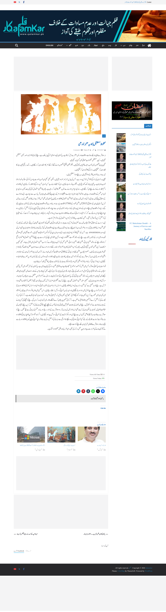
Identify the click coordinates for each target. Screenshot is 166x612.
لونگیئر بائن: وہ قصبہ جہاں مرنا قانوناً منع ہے (141, 144)
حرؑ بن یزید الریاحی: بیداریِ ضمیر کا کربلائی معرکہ (140, 134)
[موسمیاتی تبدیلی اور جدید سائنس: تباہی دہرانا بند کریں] (121, 197)
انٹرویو (76, 45)
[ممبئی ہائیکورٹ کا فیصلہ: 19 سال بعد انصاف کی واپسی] (121, 216)
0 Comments (77, 150)
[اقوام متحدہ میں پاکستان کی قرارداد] (121, 206)
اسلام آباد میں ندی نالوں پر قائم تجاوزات (142, 184)
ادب (124, 45)
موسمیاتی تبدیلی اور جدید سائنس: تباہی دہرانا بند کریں (139, 194)
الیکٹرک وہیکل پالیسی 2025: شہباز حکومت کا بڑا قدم (135, 2)
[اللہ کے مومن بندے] (92, 435)
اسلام (137, 45)
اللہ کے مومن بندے (101, 445)
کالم (116, 45)
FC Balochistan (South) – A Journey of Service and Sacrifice (140, 226)
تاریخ (143, 45)
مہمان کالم (96, 45)
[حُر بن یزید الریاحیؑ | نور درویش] (61, 435)
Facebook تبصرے (19, 551)
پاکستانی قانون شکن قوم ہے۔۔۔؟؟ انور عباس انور (94, 534)
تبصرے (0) (28, 551)
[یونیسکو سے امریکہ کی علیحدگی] (121, 177)
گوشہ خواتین (59, 45)
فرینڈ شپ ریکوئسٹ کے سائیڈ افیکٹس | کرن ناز (27, 534)
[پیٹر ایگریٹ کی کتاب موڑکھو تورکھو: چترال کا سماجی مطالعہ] (121, 167)
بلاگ (89, 45)
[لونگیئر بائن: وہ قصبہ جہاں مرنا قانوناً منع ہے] (121, 147)
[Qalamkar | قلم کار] (83, 12)
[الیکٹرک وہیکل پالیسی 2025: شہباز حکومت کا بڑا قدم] (121, 157)
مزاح (83, 45)
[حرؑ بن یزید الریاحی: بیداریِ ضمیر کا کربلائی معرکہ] (121, 137)
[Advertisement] (61, 74)
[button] (121, 45)
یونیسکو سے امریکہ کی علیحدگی (145, 174)
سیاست (109, 45)
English (49, 45)
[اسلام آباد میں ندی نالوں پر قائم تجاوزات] (121, 187)
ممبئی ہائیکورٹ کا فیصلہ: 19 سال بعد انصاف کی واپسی (139, 213)
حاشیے (103, 45)
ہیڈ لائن (130, 45)
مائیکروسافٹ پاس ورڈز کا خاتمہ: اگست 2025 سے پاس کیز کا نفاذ (32, 445)
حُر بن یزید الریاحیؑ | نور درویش (69, 445)
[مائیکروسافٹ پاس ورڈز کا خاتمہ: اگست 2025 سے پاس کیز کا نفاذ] (31, 435)
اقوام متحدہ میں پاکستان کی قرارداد (144, 203)
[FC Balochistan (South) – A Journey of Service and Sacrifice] (121, 226)
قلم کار (70, 45)
